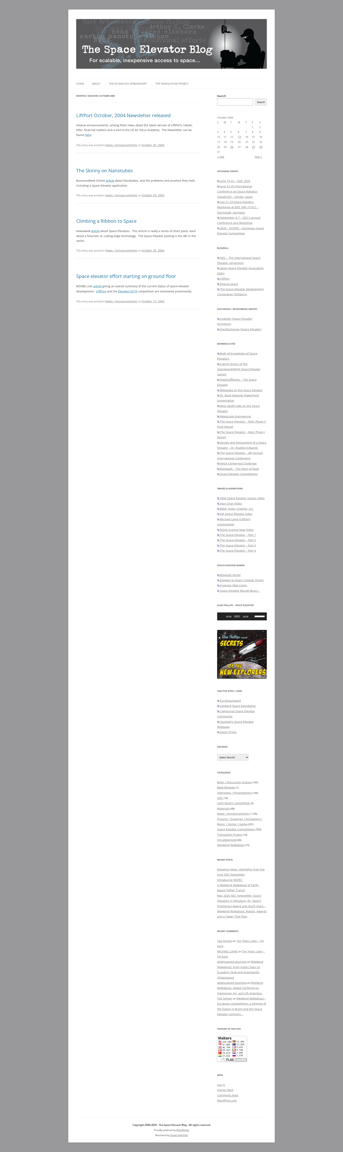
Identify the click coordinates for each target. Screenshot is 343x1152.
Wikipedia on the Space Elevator (241, 390)
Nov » (258, 157)
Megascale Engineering (235, 416)
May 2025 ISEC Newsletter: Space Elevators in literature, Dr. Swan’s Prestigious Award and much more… (241, 901)
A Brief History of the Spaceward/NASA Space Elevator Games (238, 369)
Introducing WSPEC (230, 880)
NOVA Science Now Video (236, 530)
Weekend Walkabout (230, 845)
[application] (242, 616)
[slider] (260, 616)
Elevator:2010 (127, 291)
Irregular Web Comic (233, 585)
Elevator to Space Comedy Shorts (241, 580)
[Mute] (252, 616)
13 (239, 137)
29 (253, 147)
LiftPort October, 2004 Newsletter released (123, 115)
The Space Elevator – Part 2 (237, 540)
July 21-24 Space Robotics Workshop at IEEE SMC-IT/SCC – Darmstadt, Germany (238, 207)
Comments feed (227, 1095)
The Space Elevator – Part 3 (237, 545)
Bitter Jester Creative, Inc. (236, 509)
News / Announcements (121, 145)
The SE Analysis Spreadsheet (128, 83)
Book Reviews (226, 787)
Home (80, 83)
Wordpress (182, 1130)
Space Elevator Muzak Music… (239, 591)
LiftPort (101, 291)
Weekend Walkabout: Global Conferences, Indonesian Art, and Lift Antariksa (240, 988)
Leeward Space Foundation (237, 706)
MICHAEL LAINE (227, 951)
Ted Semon (224, 941)
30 (260, 147)
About (96, 83)
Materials (223, 808)
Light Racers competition (233, 803)
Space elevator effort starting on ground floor (126, 276)
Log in (221, 1085)
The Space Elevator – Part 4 (237, 550)
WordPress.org (227, 1100)
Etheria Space (228, 284)
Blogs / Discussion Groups (234, 782)
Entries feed (225, 1090)
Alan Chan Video (230, 503)
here (88, 135)
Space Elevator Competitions (238, 474)
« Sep (220, 157)
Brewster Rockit (230, 575)
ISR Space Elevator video (235, 514)
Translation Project (229, 835)
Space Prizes (228, 732)
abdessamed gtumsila (232, 962)
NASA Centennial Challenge (238, 463)
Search (221, 96)
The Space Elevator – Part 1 (237, 535)
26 (231, 147)
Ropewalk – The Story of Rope (239, 469)
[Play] (222, 616)
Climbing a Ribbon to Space (106, 221)
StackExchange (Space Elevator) (240, 329)
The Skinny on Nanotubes (104, 170)
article (110, 180)
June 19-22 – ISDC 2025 (234, 181)
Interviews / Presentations (234, 793)
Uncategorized (226, 840)
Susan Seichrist (179, 1135)
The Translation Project (172, 83)
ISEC (220, 798)
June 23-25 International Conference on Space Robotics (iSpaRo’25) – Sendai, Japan (237, 191)
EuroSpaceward (230, 701)
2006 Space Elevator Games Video (242, 498)
